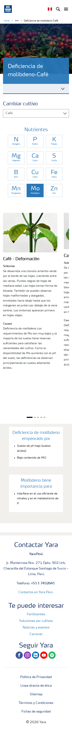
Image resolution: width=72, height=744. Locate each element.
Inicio (7, 21)
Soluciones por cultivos (36, 621)
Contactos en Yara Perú (35, 592)
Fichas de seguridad (36, 711)
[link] (16, 141)
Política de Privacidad (36, 677)
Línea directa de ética (36, 685)
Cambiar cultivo (20, 104)
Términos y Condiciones (36, 703)
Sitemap (36, 694)
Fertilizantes (36, 614)
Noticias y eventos (36, 627)
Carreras (36, 634)
